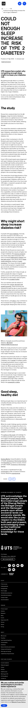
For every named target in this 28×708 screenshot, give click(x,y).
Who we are (3, 635)
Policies (3, 669)
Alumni (2, 624)
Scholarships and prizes (6, 592)
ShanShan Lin (7, 462)
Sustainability (4, 642)
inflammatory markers (16, 257)
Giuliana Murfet (5, 459)
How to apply (4, 590)
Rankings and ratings (6, 651)
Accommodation (5, 599)
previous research (19, 254)
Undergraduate (4, 586)
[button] (10, 479)
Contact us (3, 678)
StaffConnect (4, 671)
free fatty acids (5, 259)
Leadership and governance (7, 653)
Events (2, 617)
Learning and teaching (6, 640)
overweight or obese (14, 382)
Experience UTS (4, 620)
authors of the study (9, 435)
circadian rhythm (14, 279)
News (2, 615)
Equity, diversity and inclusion (8, 646)
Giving (2, 626)
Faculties (3, 638)
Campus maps (4, 597)
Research (3, 613)
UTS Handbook (4, 676)
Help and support (5, 665)
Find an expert (4, 608)
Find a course (4, 584)
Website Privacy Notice (18, 702)
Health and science (6, 62)
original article (15, 473)
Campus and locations (6, 649)
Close (4, 705)
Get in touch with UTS (8, 559)
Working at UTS (4, 673)
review (13, 360)
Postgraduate (4, 588)
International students (6, 595)
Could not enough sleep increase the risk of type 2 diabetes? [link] (14, 11)
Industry (3, 611)
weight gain (11, 376)
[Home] (2, 8)
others (14, 301)
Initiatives (3, 644)
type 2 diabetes (14, 234)
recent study (10, 88)
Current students (5, 662)
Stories (2, 622)
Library (2, 667)
